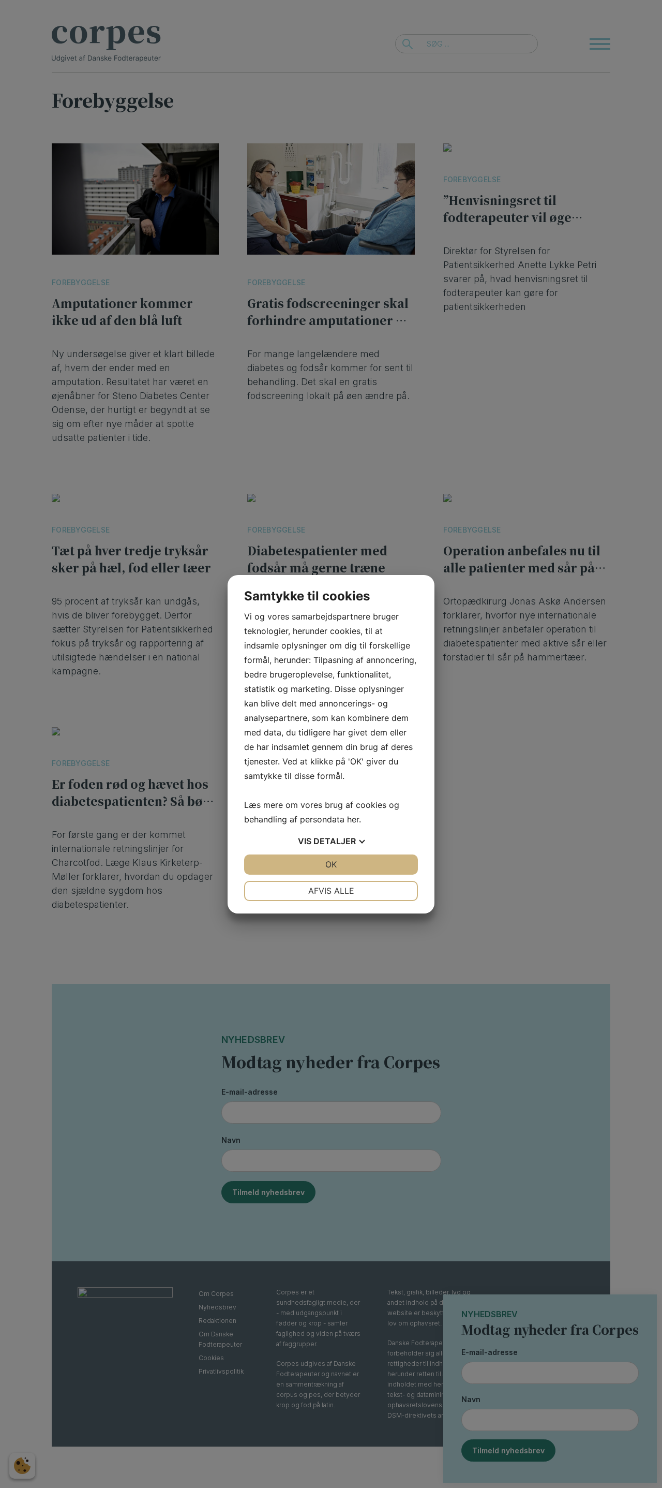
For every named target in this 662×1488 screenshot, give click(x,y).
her (353, 819)
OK (331, 864)
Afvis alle (331, 891)
